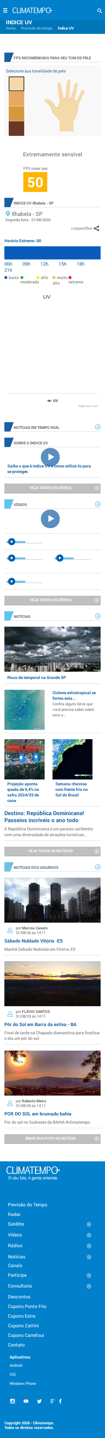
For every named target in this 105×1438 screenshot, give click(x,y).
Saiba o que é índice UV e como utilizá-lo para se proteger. (49, 468)
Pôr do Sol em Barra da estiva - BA (40, 1024)
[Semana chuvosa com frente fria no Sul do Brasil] (72, 759)
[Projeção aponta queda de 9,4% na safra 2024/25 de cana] (24, 759)
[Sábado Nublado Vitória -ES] (52, 900)
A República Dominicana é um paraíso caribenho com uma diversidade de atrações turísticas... (48, 831)
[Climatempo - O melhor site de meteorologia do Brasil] (32, 11)
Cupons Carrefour (26, 1335)
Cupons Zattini (23, 1325)
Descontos (19, 1296)
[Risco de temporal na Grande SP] (52, 649)
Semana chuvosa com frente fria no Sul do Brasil (71, 789)
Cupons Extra (22, 1316)
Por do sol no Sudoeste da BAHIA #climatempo (47, 1122)
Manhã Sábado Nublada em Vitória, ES (40, 949)
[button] (99, 11)
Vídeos (15, 1234)
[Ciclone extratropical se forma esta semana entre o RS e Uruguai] (24, 710)
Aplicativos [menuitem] (20, 1357)
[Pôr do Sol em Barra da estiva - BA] (52, 983)
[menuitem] (26, 1365)
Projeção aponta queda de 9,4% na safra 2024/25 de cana (23, 792)
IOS (13, 1374)
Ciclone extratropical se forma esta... (74, 704)
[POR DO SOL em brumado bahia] (52, 1073)
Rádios (15, 1245)
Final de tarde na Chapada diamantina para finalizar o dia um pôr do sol (52, 1035)
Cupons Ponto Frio (27, 1306)
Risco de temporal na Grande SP (36, 677)
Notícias (16, 1256)
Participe (17, 1275)
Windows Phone (23, 1383)
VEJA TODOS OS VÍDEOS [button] (50, 487)
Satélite (16, 1224)
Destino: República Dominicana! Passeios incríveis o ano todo (44, 816)
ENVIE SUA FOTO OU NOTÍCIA (50, 1138)
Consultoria (20, 1286)
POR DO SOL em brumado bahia (37, 1113)
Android (16, 1365)
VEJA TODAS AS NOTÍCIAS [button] (50, 850)
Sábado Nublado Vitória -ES (33, 941)
